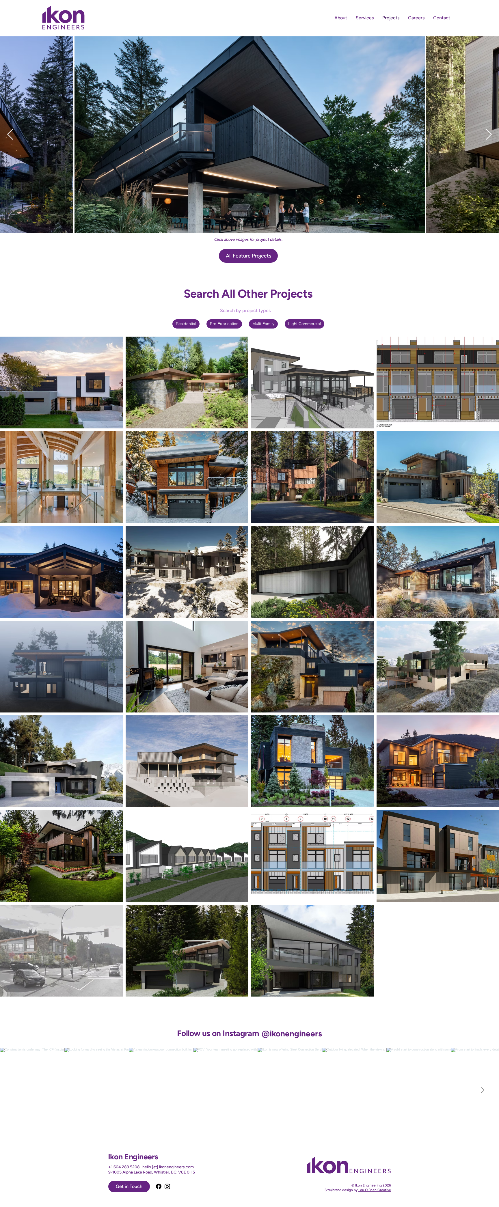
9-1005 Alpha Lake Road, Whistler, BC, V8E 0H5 (151, 1172)
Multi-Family (263, 323)
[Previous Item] (10, 134)
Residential (186, 323)
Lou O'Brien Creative (374, 1190)
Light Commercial (304, 323)
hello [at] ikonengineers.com (168, 1167)
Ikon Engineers (133, 1156)
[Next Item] (488, 134)
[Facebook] (158, 1186)
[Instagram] (167, 1186)
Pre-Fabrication (224, 323)
